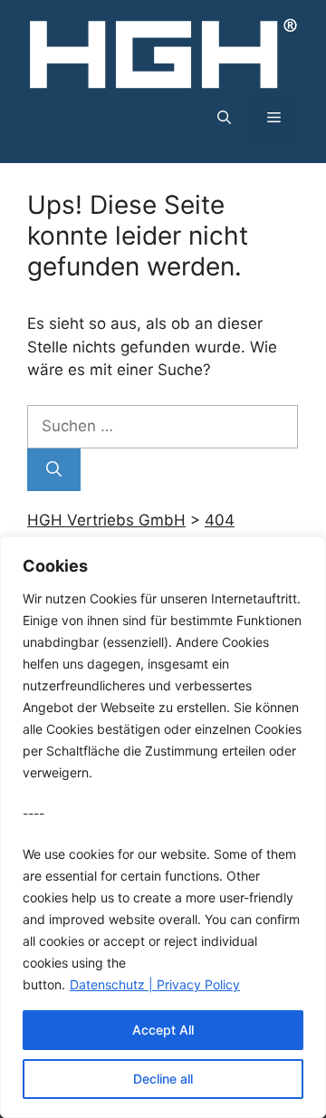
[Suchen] (54, 470)
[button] (224, 118)
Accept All (163, 1029)
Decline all (163, 1078)
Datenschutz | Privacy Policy (155, 984)
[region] (163, 827)
